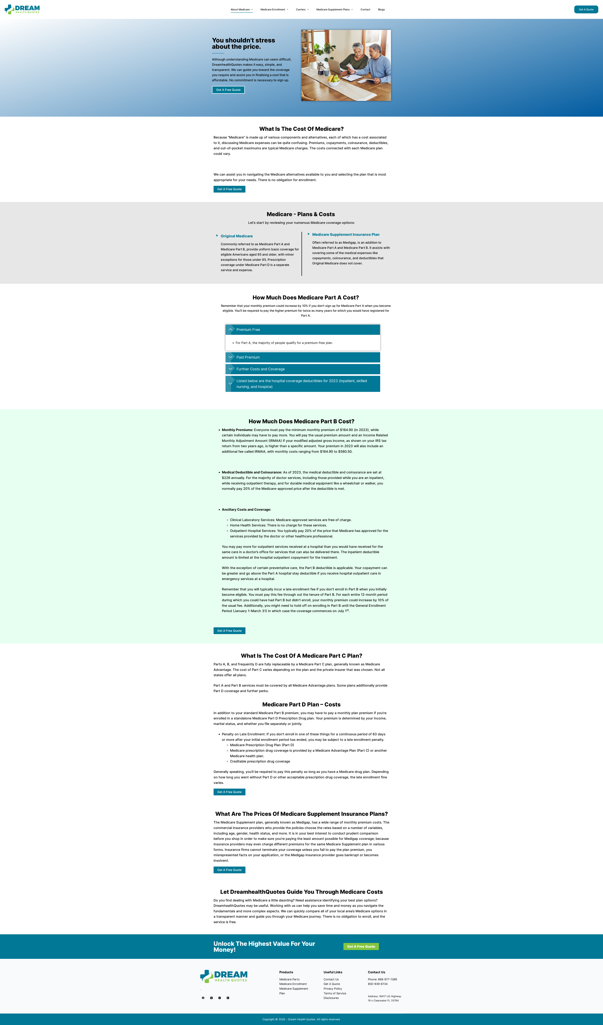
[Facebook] (203, 998)
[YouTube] (228, 998)
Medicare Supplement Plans (333, 9)
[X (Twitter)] (212, 998)
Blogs (381, 9)
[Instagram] (220, 998)
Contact (365, 9)
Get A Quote (586, 9)
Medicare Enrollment (273, 9)
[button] (302, 329)
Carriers (301, 9)
